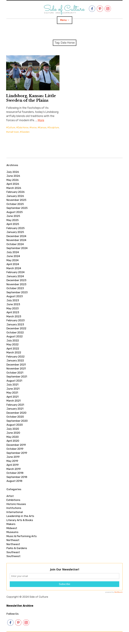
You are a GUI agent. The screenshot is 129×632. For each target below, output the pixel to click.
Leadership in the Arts (20, 516)
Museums (12, 532)
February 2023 (15, 320)
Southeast (13, 552)
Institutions (13, 508)
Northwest (13, 544)
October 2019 (14, 448)
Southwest (13, 556)
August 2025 (14, 212)
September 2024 (17, 248)
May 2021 (12, 392)
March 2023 (13, 316)
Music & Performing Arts (21, 536)
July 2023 (12, 300)
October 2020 (15, 416)
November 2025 (16, 199)
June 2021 (13, 388)
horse (34, 127)
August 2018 (14, 480)
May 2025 (12, 220)
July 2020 (12, 428)
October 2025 (15, 204)
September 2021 (16, 376)
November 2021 (16, 368)
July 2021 (12, 384)
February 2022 (15, 356)
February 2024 (15, 272)
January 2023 (15, 324)
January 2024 (15, 276)
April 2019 (12, 464)
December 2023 (16, 280)
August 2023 (14, 296)
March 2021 (13, 400)
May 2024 (12, 260)
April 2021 (12, 396)
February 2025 (15, 228)
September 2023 (17, 292)
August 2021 (14, 380)
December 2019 (16, 444)
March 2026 (13, 188)
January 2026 (15, 196)
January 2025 (15, 232)
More (41, 120)
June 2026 (13, 175)
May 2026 (12, 179)
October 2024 (15, 244)
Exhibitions (13, 500)
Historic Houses (16, 504)
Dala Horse (23, 127)
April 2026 (12, 183)
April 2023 (12, 312)
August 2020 (14, 424)
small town (13, 132)
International (14, 512)
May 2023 (12, 308)
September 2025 (17, 208)
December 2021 (16, 364)
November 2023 (16, 284)
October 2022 (15, 332)
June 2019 (13, 456)
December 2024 (16, 236)
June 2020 (13, 432)
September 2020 (17, 420)
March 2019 (13, 468)
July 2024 (12, 252)
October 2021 (14, 372)
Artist (10, 496)
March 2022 (13, 352)
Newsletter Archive (19, 605)
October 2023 (15, 288)
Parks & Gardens (16, 548)
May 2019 (12, 460)
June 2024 (13, 256)
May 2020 (12, 436)
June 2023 (13, 304)
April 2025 (12, 224)
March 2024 (13, 268)
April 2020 (12, 440)
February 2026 (15, 191)
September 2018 (16, 477)
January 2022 (15, 360)
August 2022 (14, 336)
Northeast (12, 540)
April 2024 (12, 264)
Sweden (25, 132)
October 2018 (14, 472)
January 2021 (14, 408)
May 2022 (12, 344)
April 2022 (12, 348)
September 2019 (16, 452)
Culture (11, 127)
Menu (63, 20)
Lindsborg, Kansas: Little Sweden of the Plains (31, 98)
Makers (10, 524)
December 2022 (16, 328)
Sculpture (54, 127)
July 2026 (12, 171)
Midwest (11, 528)
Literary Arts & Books (19, 520)
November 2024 (16, 240)
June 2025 (13, 216)
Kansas (42, 127)
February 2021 (15, 404)
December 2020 (16, 412)
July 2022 (12, 340)
